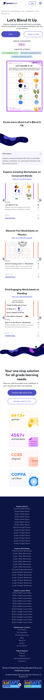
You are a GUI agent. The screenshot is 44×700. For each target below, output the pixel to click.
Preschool (29, 11)
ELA (22, 11)
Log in (32, 3)
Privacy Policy (20, 668)
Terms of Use (7, 668)
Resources (5, 11)
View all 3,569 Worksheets (22, 297)
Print (11, 34)
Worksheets (15, 11)
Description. (7, 154)
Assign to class (33, 34)
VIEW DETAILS (10, 218)
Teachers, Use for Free (22, 401)
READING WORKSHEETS (31, 53)
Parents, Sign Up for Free (22, 393)
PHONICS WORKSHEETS (21, 57)
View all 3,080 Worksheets (22, 238)
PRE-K (21, 45)
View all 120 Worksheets (22, 179)
